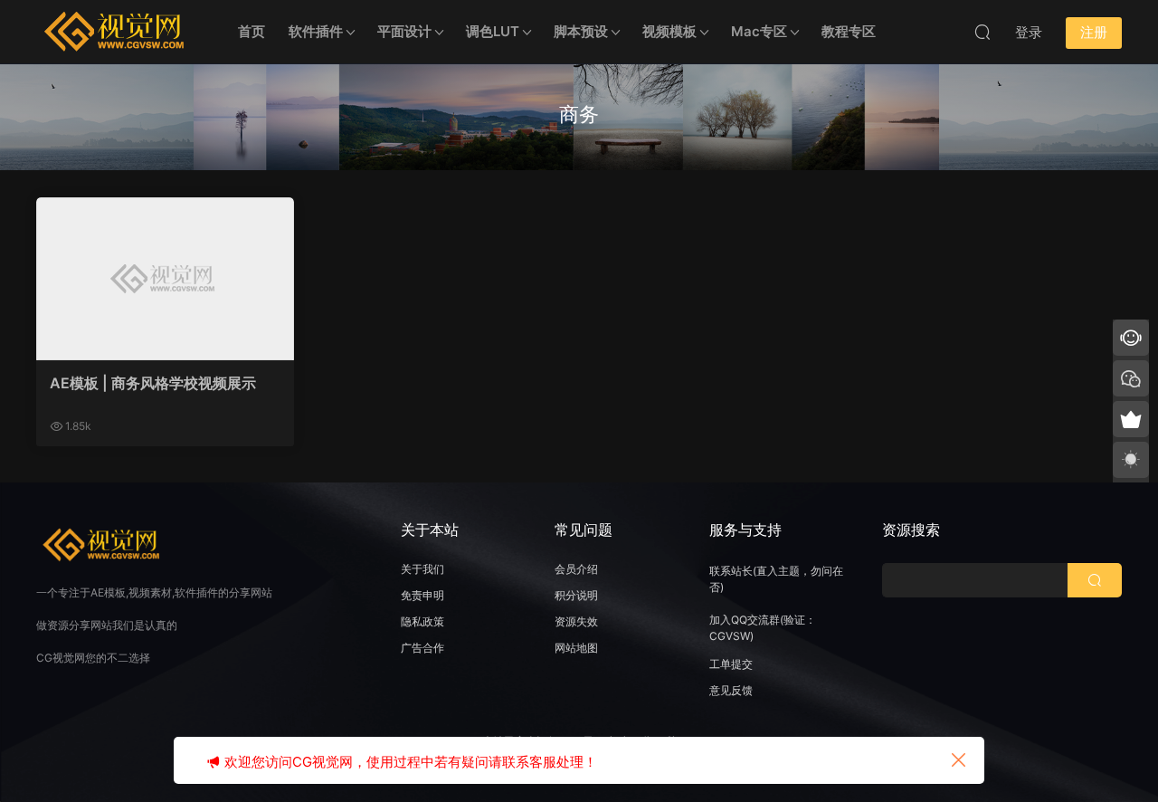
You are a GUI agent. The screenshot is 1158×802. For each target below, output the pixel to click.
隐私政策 (422, 621)
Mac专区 (759, 31)
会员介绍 (576, 569)
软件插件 (316, 31)
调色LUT (492, 31)
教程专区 (848, 31)
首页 (251, 31)
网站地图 (576, 647)
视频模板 (669, 31)
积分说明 (576, 595)
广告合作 (422, 647)
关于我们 (422, 569)
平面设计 (404, 31)
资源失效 (576, 621)
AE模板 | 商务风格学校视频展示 (153, 383)
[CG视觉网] (117, 31)
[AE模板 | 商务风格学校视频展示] (165, 278)
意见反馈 (731, 690)
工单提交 (731, 664)
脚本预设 (581, 31)
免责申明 (422, 595)
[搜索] (982, 32)
